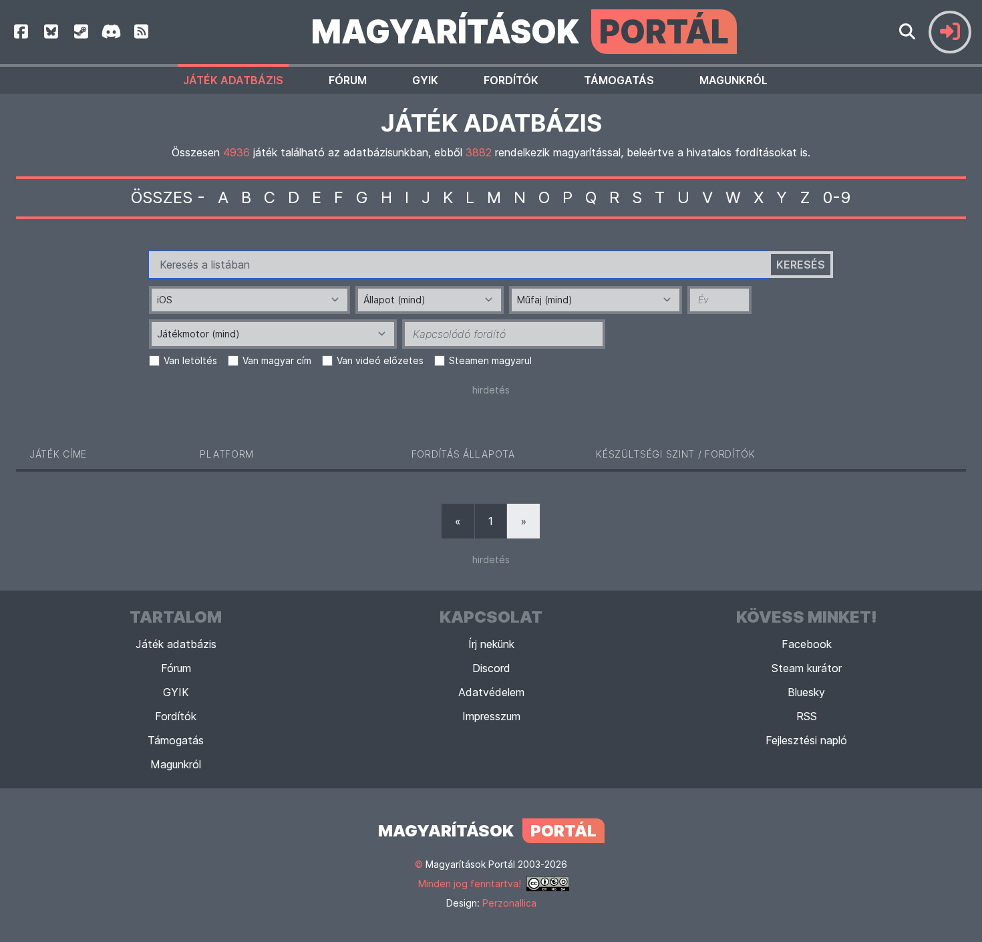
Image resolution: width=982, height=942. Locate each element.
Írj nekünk (491, 644)
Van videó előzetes (380, 360)
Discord (491, 668)
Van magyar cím (276, 360)
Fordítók (511, 80)
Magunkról (733, 80)
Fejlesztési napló (806, 740)
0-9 (837, 197)
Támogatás (619, 80)
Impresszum (491, 716)
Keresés (800, 264)
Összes (161, 197)
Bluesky (806, 692)
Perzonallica (509, 903)
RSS (806, 716)
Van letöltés (190, 360)
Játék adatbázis (233, 80)
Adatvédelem (491, 692)
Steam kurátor (807, 668)
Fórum (348, 80)
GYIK (425, 80)
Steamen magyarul (490, 360)
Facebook (807, 644)
